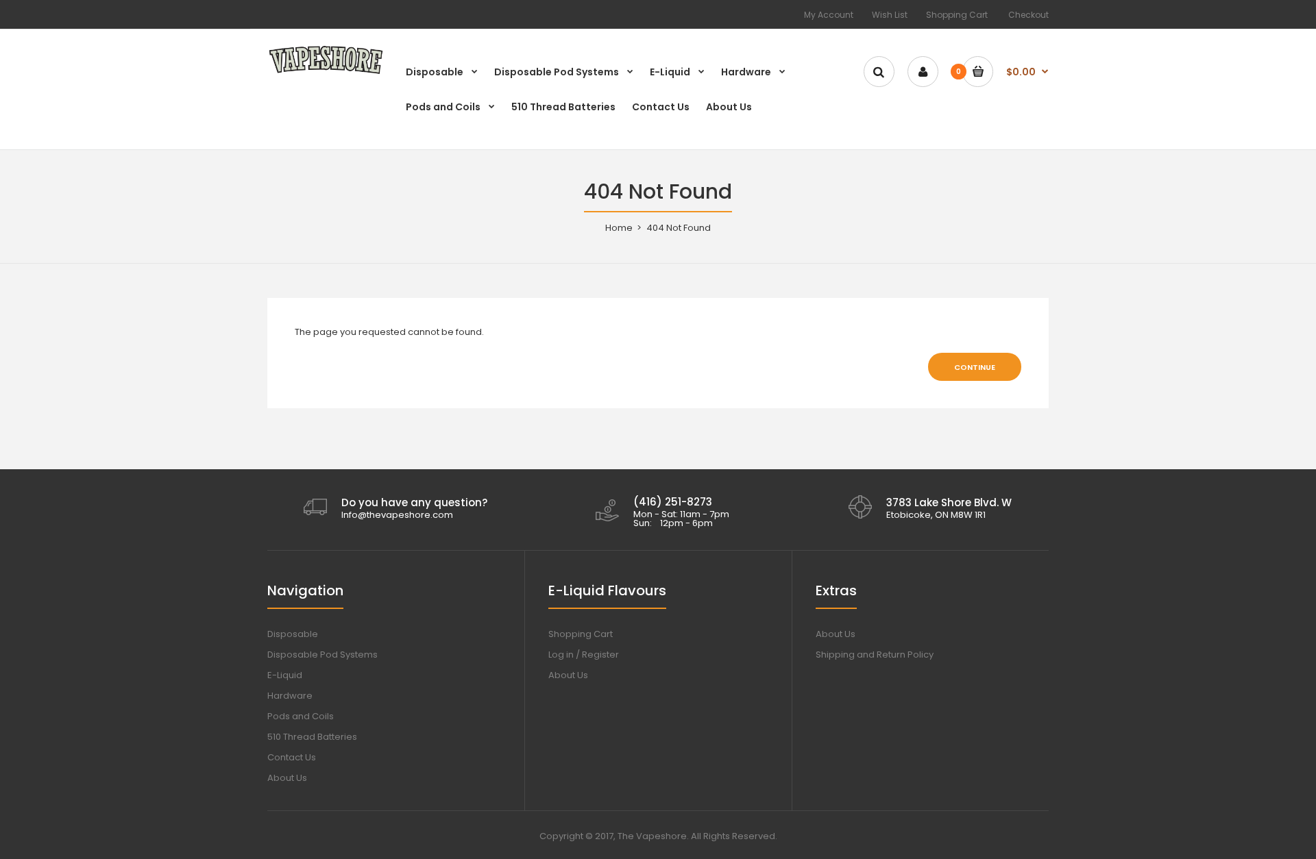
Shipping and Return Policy (875, 654)
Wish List (889, 15)
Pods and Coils (300, 716)
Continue (974, 367)
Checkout (1028, 15)
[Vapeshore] (325, 72)
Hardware (290, 695)
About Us (287, 777)
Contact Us (291, 757)
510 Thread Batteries (312, 736)
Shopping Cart (957, 15)
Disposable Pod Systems (322, 654)
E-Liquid (284, 675)
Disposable (292, 633)
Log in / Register (583, 654)
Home (619, 227)
